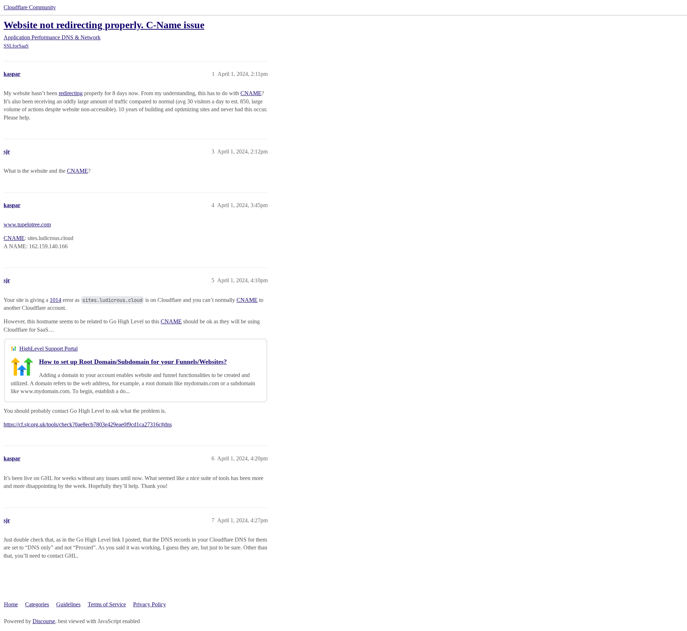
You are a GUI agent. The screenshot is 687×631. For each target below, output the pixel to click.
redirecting (71, 93)
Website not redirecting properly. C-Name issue (104, 24)
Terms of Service (107, 604)
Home (11, 604)
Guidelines (68, 604)
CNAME (251, 93)
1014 (55, 300)
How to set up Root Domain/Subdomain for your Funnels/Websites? (133, 361)
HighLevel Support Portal (48, 349)
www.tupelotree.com (27, 224)
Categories (37, 604)
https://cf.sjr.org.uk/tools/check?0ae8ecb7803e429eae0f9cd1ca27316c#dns (88, 424)
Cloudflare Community (30, 7)
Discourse (44, 621)
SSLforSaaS (16, 46)
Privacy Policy (149, 604)
